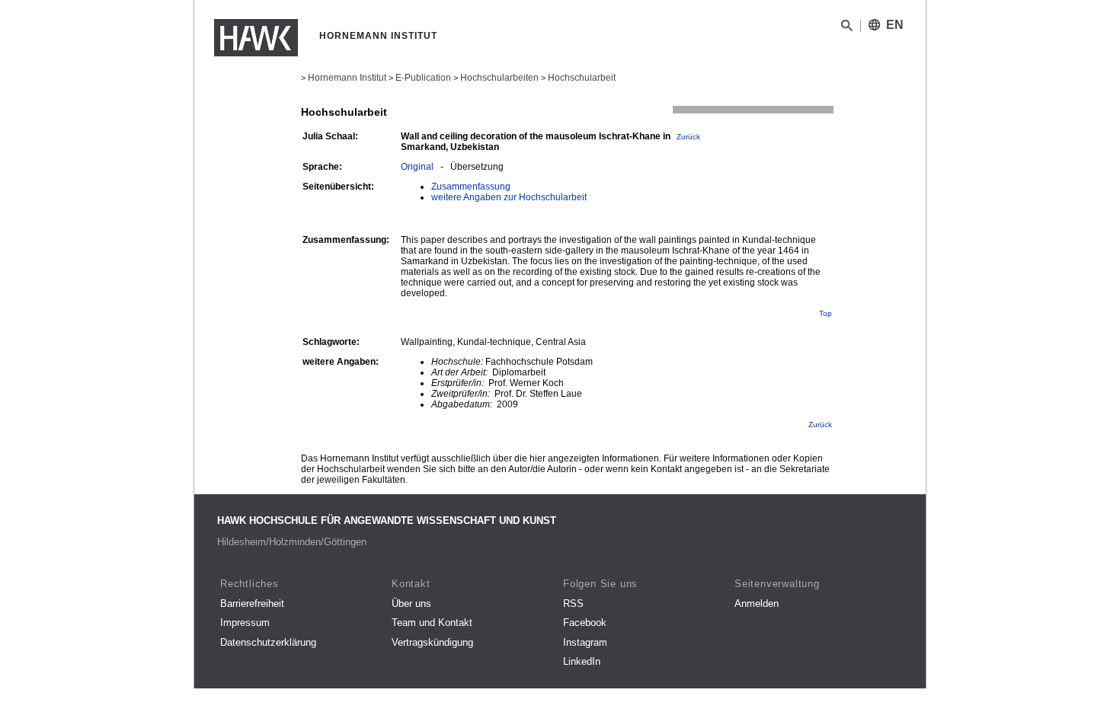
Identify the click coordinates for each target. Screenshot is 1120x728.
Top (825, 313)
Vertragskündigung (432, 642)
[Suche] (847, 28)
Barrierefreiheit (252, 603)
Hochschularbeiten (499, 77)
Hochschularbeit (582, 77)
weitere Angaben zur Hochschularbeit (509, 197)
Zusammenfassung (470, 186)
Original (417, 166)
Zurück (688, 137)
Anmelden (756, 603)
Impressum (245, 622)
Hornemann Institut (347, 77)
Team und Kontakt (432, 622)
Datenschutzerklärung (268, 642)
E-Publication (423, 77)
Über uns (411, 603)
